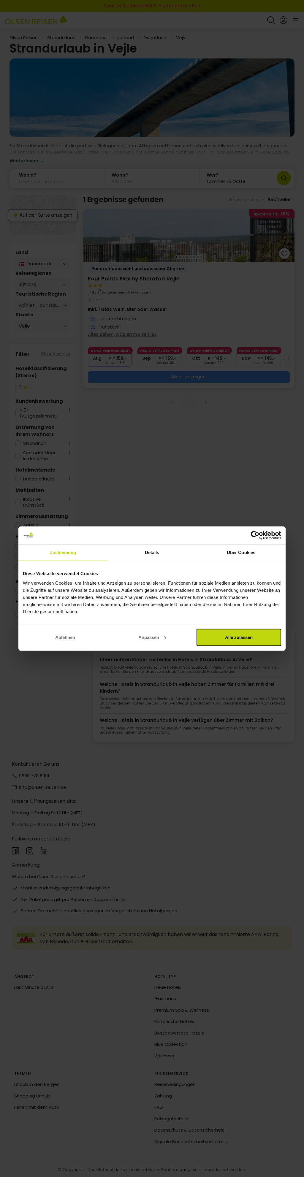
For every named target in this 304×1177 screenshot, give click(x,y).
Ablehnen (65, 637)
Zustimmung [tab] (63, 552)
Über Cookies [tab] (241, 552)
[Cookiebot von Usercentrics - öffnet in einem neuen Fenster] (255, 535)
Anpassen (148, 637)
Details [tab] (152, 552)
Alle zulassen (239, 637)
